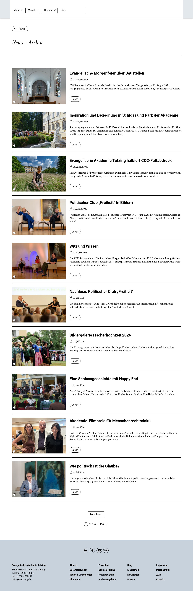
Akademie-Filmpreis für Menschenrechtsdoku (110, 420)
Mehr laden (96, 514)
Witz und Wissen (84, 246)
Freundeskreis (106, 574)
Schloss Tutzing (106, 569)
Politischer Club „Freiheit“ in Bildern (101, 202)
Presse (131, 579)
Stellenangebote (107, 579)
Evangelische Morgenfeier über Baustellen (107, 73)
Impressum (162, 565)
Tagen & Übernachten (81, 574)
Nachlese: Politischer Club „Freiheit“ (102, 291)
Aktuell (73, 565)
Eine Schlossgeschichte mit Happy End (104, 378)
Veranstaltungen (78, 569)
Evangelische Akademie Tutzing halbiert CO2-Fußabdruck (121, 160)
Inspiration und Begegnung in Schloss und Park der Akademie (124, 115)
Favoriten (103, 565)
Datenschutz (162, 569)
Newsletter (133, 574)
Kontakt (160, 579)
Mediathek (133, 569)
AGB (158, 574)
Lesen (75, 99)
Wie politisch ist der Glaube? (94, 466)
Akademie (75, 579)
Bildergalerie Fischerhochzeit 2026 (100, 335)
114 (102, 524)
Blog (129, 565)
